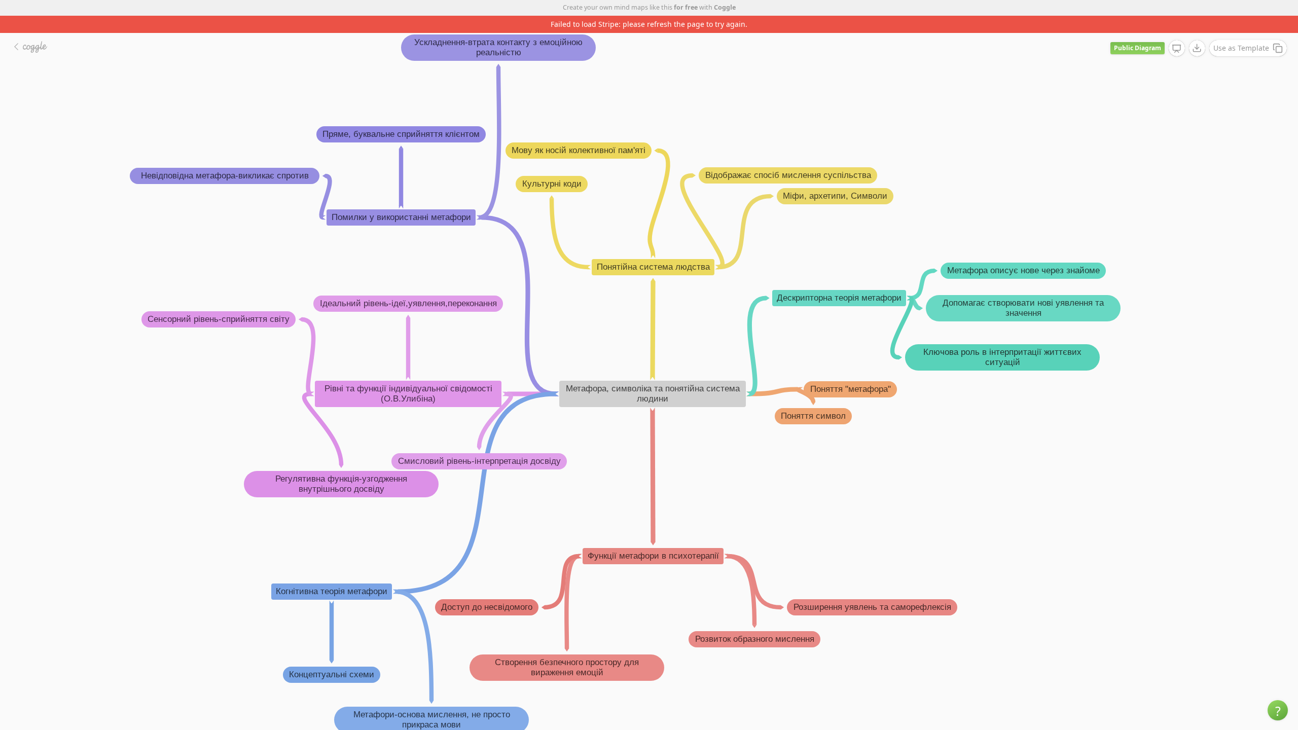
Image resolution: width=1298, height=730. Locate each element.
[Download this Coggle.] (1197, 48)
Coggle (725, 7)
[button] (1278, 710)
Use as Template (1241, 48)
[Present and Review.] (1177, 49)
